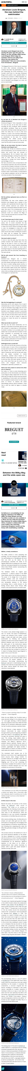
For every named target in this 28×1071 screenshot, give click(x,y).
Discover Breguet (14, 441)
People (15, 18)
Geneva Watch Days (12, 5)
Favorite (13, 46)
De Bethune (21, 468)
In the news (10, 18)
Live (4, 5)
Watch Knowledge (10, 502)
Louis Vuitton (10, 904)
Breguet (14, 42)
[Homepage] (6, 2)
